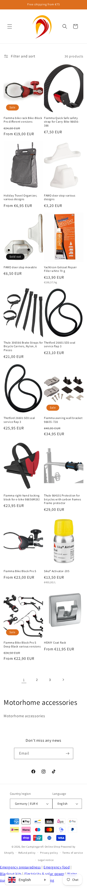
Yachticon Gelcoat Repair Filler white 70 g (60, 269)
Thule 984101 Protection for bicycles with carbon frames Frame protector (62, 499)
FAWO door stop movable (20, 267)
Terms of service (72, 852)
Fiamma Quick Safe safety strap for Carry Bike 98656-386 (61, 121)
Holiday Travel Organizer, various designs (20, 197)
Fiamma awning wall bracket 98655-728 (63, 420)
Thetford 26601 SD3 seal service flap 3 (59, 344)
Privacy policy (49, 852)
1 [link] (24, 679)
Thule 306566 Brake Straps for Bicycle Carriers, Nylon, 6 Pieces (23, 346)
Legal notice (45, 860)
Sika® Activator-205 (56, 571)
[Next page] (63, 679)
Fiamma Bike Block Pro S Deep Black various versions (22, 644)
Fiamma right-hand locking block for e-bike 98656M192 (22, 497)
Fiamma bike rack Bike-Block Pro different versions (23, 120)
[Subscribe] (67, 753)
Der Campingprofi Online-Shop (41, 846)
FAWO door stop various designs (59, 197)
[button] (9, 26)
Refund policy (27, 852)
